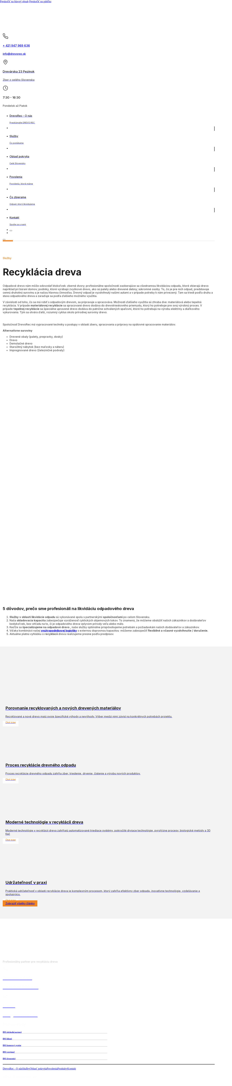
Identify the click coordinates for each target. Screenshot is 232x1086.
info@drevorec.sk (14, 53)
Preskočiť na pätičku (40, 1)
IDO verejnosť (9, 1052)
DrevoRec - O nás (12, 1068)
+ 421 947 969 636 (16, 45)
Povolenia (52, 1068)
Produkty (62, 1068)
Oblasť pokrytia (38, 1068)
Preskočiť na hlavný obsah (14, 1)
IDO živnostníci (9, 1058)
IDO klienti (7, 1039)
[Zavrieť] (11, 230)
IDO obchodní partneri (12, 1032)
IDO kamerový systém (12, 1045)
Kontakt (71, 1068)
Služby (26, 1068)
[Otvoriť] (4, 239)
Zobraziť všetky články (20, 903)
